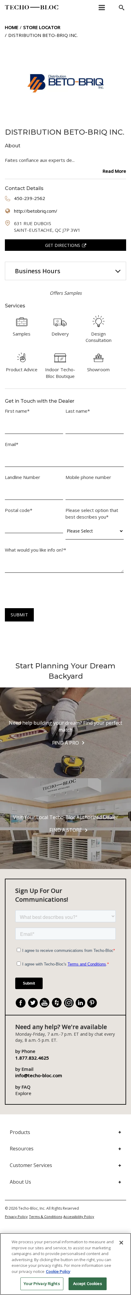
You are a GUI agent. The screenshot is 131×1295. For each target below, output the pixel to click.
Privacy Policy (16, 1216)
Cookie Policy (58, 1271)
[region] (65, 1264)
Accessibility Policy (78, 1216)
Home (11, 27)
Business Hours (37, 271)
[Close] (121, 1242)
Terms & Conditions (45, 1216)
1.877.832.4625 (32, 1058)
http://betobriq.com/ (35, 211)
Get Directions (62, 245)
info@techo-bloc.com (38, 1075)
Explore (23, 1093)
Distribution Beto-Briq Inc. (43, 35)
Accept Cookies (87, 1283)
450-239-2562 (29, 198)
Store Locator (41, 27)
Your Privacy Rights (42, 1283)
